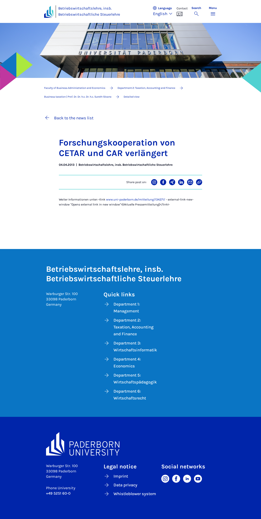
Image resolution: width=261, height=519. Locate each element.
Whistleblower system (134, 493)
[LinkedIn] (187, 478)
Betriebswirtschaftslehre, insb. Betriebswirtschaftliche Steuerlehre (89, 11)
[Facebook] (176, 478)
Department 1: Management (126, 308)
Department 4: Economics (127, 363)
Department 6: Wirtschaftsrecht (129, 395)
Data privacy (125, 485)
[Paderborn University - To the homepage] (48, 12)
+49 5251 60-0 (58, 493)
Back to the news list (73, 118)
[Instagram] (165, 478)
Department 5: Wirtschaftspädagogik (135, 379)
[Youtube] (198, 478)
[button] (164, 11)
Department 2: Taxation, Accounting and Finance (133, 327)
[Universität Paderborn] (130, 444)
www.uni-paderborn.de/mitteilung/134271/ (135, 199)
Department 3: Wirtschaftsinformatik (135, 346)
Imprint (120, 476)
